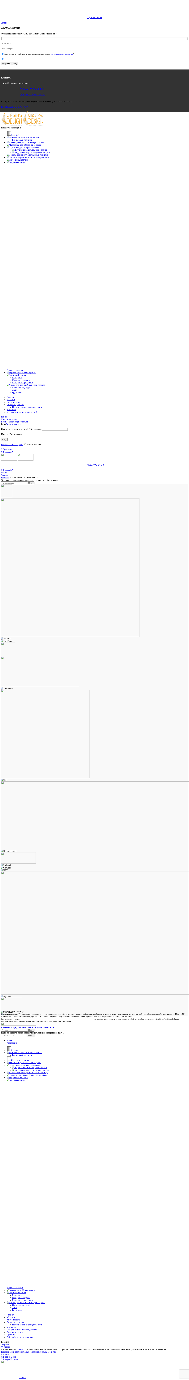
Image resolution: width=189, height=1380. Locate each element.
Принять (52, 1352)
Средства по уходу (21, 387)
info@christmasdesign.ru (97, 13)
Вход (4, 439)
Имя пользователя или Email (21, 429)
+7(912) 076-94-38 (31, 88)
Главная (5, 477)
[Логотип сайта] (11, 125)
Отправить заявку (9, 64)
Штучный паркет (39, 150)
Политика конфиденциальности (27, 407)
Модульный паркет (42, 152)
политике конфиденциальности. (62, 54)
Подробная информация (24, 1352)
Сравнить (11, 1334)
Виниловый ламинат (22, 140)
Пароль (11, 434)
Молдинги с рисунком (22, 382)
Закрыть (5, 475)
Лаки (14, 390)
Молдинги (17, 377)
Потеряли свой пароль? (12, 444)
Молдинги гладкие (21, 380)
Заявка (4, 23)
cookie (20, 1349)
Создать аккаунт (13, 424)
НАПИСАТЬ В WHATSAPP (14, 107)
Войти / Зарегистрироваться (20, 1337)
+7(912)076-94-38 (94, 18)
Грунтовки (17, 392)
